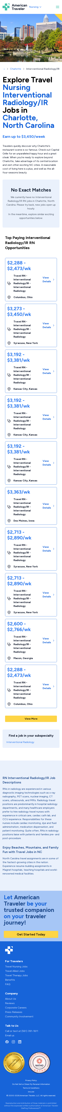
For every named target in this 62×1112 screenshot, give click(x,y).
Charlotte (15, 68)
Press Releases (13, 1012)
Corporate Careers (16, 1007)
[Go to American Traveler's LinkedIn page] (20, 1042)
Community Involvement (19, 1016)
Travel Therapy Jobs (16, 975)
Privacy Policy (31, 1080)
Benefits (10, 979)
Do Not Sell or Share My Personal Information (31, 1084)
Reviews (10, 1003)
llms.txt (31, 1092)
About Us (10, 998)
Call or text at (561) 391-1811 (21, 1031)
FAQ (7, 984)
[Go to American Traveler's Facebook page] (7, 1042)
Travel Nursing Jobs (16, 966)
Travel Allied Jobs (15, 970)
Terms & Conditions (31, 1088)
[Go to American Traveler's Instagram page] (13, 1042)
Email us (9, 1035)
